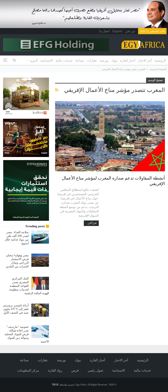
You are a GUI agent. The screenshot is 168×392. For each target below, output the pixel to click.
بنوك (114, 60)
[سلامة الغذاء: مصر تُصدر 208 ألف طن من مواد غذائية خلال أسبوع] (40, 237)
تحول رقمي (95, 370)
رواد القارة (55, 370)
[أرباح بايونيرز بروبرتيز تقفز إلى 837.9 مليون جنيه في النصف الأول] (40, 310)
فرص (75, 370)
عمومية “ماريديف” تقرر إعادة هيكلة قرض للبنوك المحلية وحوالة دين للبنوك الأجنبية (27, 334)
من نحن (130, 31)
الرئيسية (160, 60)
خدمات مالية (64, 60)
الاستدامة (46, 60)
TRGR (55, 384)
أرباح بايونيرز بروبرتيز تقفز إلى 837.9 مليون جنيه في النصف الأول (16, 309)
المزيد (34, 60)
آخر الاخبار (145, 60)
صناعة (79, 60)
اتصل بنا (104, 31)
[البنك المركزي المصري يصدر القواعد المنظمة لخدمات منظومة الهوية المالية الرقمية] (40, 283)
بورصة (104, 60)
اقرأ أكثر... (91, 223)
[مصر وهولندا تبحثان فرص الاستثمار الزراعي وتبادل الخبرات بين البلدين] (40, 260)
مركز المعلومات (28, 370)
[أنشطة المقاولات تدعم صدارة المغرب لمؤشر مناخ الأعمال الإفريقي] (110, 136)
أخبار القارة (127, 60)
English (117, 31)
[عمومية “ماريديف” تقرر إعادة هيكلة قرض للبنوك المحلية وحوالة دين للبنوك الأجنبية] (40, 331)
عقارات (92, 60)
